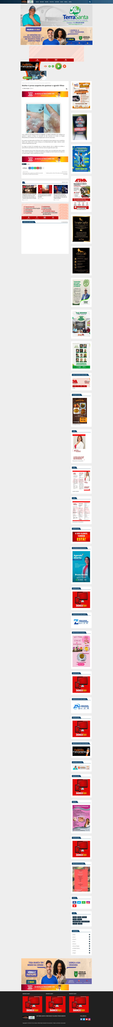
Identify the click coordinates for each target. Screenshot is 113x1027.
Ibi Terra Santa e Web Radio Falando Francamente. (41, 1023)
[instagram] (88, 902)
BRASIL (65, 1)
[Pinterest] (38, 168)
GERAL (70, 1)
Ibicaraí (80, 919)
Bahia (29, 83)
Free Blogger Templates (49, 1025)
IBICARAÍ (42, 1)
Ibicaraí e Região (77, 921)
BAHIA (61, 1)
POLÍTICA (52, 1)
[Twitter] (32, 168)
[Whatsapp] (35, 168)
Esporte (84, 917)
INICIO (37, 1)
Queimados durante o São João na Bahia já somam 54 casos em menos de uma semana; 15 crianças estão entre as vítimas (29, 196)
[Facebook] (30, 168)
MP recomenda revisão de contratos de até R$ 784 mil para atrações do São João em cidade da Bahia (60, 196)
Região (80, 923)
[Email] (40, 168)
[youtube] (74, 905)
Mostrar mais (65, 182)
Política (75, 923)
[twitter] (79, 902)
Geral (75, 919)
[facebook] (74, 902)
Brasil (80, 917)
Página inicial (24, 83)
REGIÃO (46, 1)
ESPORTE (57, 1)
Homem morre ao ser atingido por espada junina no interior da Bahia (45, 196)
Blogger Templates (32, 1025)
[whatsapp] (84, 902)
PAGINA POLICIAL (86, 921)
